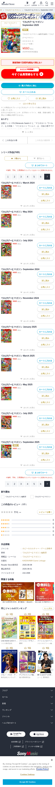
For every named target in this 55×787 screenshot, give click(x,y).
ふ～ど (39, 677)
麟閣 (20, 643)
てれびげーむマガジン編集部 (15, 497)
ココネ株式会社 (6, 643)
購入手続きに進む (29, 85)
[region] (27, 771)
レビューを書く (28, 44)
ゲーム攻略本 (46, 548)
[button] (35, 746)
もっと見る (29, 132)
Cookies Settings (27, 774)
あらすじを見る (29, 206)
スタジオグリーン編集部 (46, 643)
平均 (16, 512)
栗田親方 (46, 677)
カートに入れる (29, 92)
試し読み (42, 98)
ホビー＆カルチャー (10, 24)
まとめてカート (41, 165)
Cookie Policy (42, 769)
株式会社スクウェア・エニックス (13, 677)
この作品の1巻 (11, 140)
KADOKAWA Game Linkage (34, 561)
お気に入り (15, 98)
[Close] (52, 760)
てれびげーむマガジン (13, 10)
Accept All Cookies (27, 782)
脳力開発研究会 (24, 677)
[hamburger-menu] (52, 4)
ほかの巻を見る (29, 104)
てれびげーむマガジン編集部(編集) (35, 34)
